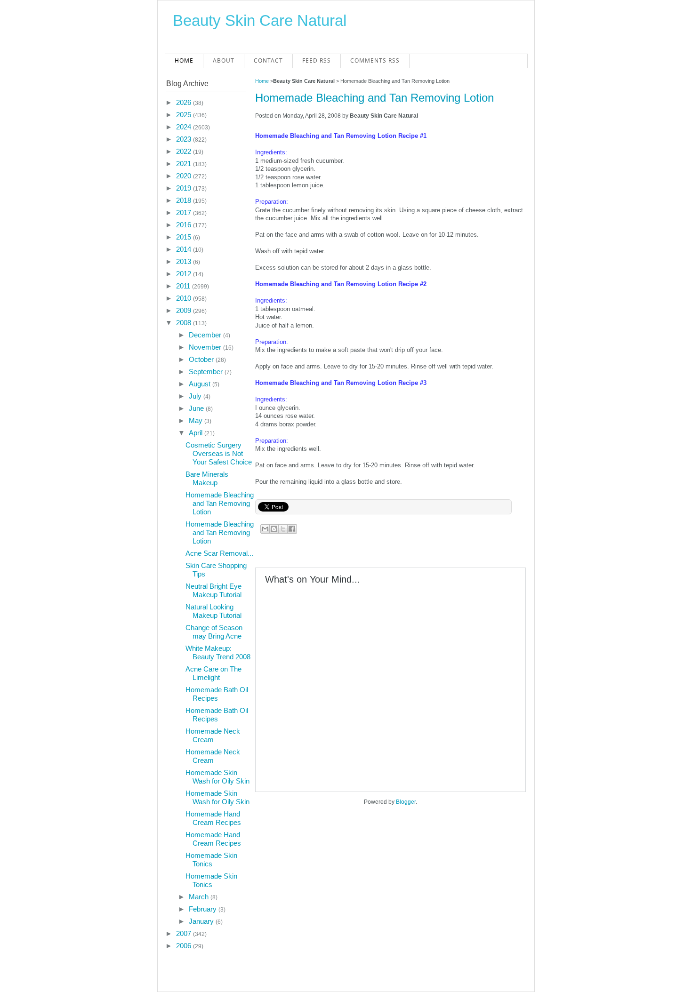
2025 (184, 115)
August (200, 384)
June (197, 408)
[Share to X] (283, 529)
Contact (268, 60)
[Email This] (265, 529)
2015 (184, 237)
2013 (184, 261)
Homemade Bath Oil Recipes (216, 694)
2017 (184, 212)
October (202, 359)
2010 (184, 298)
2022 (184, 151)
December (206, 335)
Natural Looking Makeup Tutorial (213, 611)
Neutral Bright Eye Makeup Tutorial (213, 590)
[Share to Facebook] (292, 529)
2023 (184, 139)
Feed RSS (316, 60)
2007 (184, 933)
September (207, 372)
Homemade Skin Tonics (211, 859)
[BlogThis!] (274, 529)
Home (184, 60)
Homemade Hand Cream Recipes (213, 818)
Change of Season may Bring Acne (213, 632)
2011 (184, 286)
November (206, 347)
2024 (184, 127)
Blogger (406, 802)
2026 (184, 102)
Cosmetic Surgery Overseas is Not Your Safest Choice (218, 453)
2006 (184, 946)
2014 (184, 249)
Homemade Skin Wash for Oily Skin (217, 776)
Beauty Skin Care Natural (259, 20)
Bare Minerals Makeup (206, 478)
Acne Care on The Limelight (213, 673)
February (203, 909)
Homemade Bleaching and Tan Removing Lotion (374, 97)
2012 (184, 274)
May (196, 420)
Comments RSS (375, 60)
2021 (184, 164)
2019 (184, 188)
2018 (184, 200)
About (223, 60)
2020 (184, 176)
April (196, 433)
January (202, 921)
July (196, 396)
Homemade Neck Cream (212, 735)
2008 (184, 323)
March (199, 897)
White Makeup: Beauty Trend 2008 (217, 652)
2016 (184, 225)
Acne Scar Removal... (219, 553)
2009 (184, 310)
